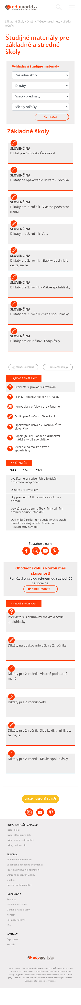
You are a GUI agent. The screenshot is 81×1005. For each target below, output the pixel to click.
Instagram (29, 815)
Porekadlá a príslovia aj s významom (38, 406)
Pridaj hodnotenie (16, 845)
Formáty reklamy (16, 919)
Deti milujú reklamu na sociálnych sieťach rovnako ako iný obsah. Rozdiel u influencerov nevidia (38, 523)
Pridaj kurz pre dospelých (20, 840)
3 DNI (26, 470)
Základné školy (14, 21)
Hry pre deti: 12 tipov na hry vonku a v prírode (36, 499)
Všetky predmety (49, 21)
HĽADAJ (52, 117)
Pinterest (51, 815)
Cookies (11, 880)
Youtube (40, 815)
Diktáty (31, 21)
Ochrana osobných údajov (21, 874)
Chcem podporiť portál (40, 799)
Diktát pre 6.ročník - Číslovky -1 (35, 416)
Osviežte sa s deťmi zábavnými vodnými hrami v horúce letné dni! (37, 510)
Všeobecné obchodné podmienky (25, 864)
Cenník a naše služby (18, 909)
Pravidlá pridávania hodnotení (23, 869)
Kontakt (11, 914)
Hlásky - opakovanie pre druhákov (37, 397)
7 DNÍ (39, 470)
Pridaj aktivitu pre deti (19, 835)
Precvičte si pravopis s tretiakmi (35, 387)
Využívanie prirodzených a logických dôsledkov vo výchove (34, 480)
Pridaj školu (13, 829)
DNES (12, 470)
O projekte (12, 939)
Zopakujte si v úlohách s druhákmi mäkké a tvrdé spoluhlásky (37, 437)
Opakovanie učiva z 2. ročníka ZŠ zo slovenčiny (38, 426)
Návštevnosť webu (17, 904)
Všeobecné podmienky (19, 859)
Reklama (11, 899)
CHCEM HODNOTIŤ (41, 588)
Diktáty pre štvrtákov (24, 490)
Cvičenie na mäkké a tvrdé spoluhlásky (32, 448)
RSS (9, 925)
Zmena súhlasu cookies (19, 885)
